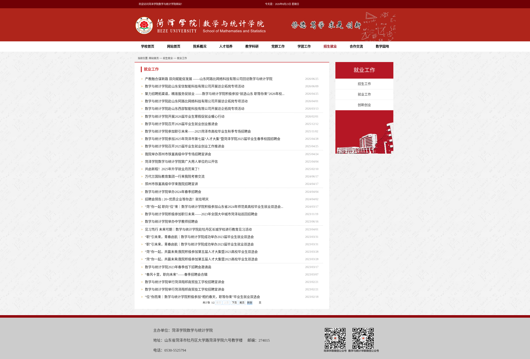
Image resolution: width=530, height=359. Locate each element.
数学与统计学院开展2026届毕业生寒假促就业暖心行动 (184, 116)
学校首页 (147, 46)
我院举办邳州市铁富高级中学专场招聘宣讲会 (178, 154)
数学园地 (382, 46)
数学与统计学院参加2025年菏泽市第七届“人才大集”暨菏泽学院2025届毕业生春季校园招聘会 (212, 139)
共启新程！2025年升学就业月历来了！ (173, 169)
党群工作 (278, 46)
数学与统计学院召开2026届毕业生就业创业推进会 (181, 124)
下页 (234, 302)
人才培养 (225, 46)
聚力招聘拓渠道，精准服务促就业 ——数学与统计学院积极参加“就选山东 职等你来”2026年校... (214, 94)
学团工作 (304, 46)
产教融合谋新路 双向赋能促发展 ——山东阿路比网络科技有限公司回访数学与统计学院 (208, 79)
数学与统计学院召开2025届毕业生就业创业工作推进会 (184, 146)
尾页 (242, 302)
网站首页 (173, 46)
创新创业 (364, 105)
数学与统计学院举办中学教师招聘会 (171, 221)
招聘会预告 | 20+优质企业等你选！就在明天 (177, 199)
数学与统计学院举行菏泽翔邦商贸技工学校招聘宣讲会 (184, 282)
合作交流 (356, 46)
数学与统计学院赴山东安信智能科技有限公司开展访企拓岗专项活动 (194, 86)
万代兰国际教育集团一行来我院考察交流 (175, 176)
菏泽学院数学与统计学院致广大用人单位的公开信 (181, 161)
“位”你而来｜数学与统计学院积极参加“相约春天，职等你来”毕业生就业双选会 (202, 297)
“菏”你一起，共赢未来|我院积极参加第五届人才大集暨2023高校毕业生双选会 (201, 252)
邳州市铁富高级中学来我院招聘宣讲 (171, 184)
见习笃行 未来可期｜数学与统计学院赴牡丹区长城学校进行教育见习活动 (198, 229)
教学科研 (252, 46)
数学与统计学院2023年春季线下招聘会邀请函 (178, 267)
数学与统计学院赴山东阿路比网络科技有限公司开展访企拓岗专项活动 (196, 101)
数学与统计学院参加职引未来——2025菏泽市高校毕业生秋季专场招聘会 (198, 131)
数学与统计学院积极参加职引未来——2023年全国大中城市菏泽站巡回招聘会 (201, 214)
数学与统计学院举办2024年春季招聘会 (173, 192)
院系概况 (199, 46)
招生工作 (364, 84)
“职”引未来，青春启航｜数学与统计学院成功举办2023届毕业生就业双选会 (199, 237)
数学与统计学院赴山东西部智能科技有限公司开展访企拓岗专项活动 (194, 108)
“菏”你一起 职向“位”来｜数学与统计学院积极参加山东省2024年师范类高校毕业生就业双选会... (214, 206)
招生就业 (330, 46)
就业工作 (182, 58)
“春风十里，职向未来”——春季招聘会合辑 (176, 274)
